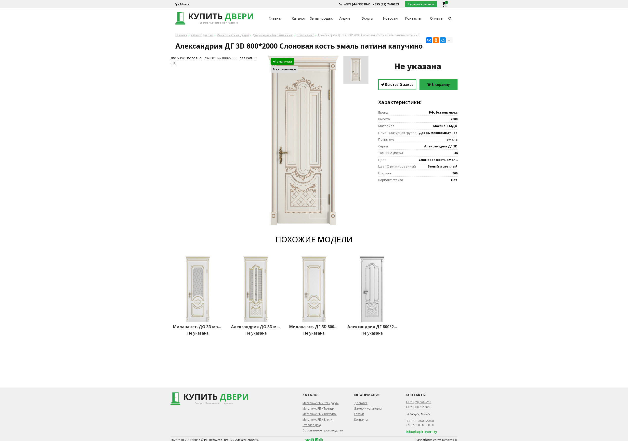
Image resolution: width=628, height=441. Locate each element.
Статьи (359, 414)
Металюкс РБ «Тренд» (318, 408)
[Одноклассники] (436, 40)
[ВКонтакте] (429, 40)
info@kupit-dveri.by (421, 432)
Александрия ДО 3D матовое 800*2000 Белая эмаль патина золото (256, 327)
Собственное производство (322, 430)
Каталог (298, 18)
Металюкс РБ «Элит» (317, 419)
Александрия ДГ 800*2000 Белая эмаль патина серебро (372, 327)
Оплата (436, 18)
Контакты (413, 18)
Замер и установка (368, 408)
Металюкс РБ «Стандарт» (320, 403)
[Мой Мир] (443, 40)
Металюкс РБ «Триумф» (319, 414)
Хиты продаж (321, 18)
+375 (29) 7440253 (386, 4)
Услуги (367, 18)
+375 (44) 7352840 (357, 4)
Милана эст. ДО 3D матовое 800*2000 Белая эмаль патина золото (197, 327)
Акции (344, 18)
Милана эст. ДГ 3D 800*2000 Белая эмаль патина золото (314, 327)
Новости (390, 18)
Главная (275, 18)
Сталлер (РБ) (311, 425)
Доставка (360, 403)
